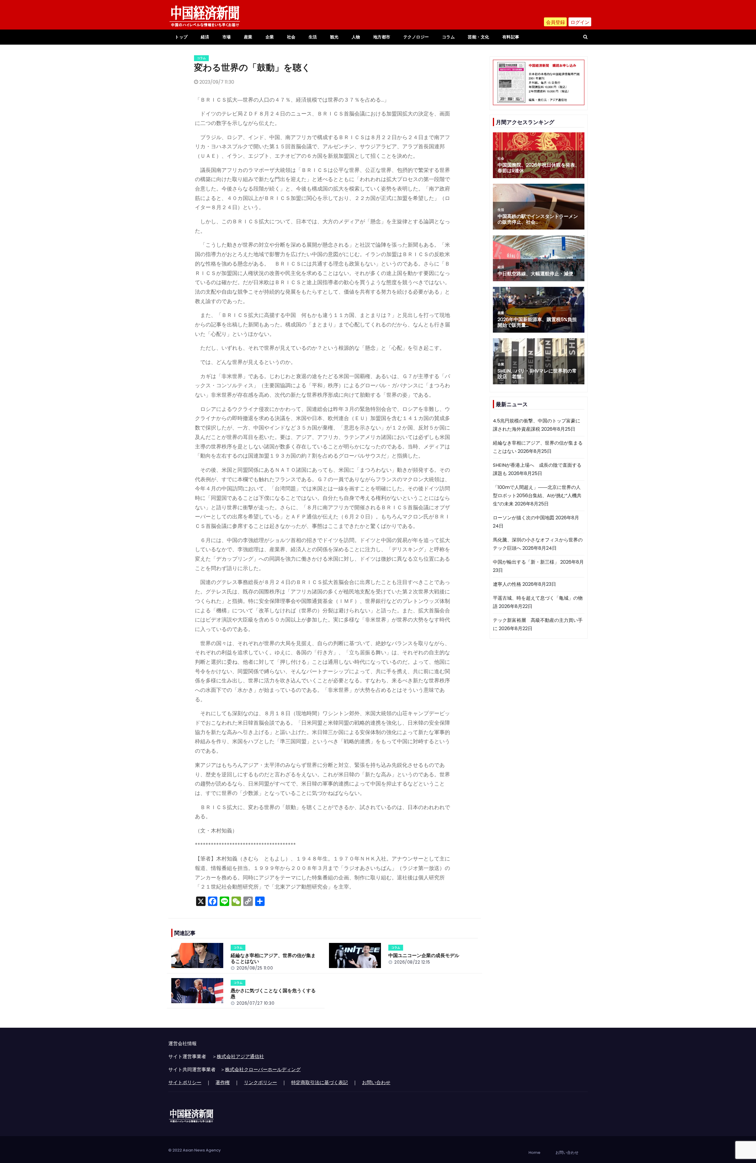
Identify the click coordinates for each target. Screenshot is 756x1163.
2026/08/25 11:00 (255, 968)
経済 (205, 37)
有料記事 (510, 37)
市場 (226, 37)
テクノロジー (416, 37)
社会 (291, 37)
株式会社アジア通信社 (240, 1056)
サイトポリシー (184, 1082)
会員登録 (555, 22)
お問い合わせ (376, 1082)
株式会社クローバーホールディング (263, 1069)
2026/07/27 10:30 (255, 1003)
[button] (585, 36)
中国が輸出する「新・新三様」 (526, 562)
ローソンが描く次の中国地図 (523, 517)
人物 (356, 37)
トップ (181, 37)
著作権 (223, 1082)
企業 (269, 37)
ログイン (580, 22)
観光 (334, 37)
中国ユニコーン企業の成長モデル (423, 955)
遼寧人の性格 (507, 584)
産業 (248, 37)
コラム (448, 37)
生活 (313, 37)
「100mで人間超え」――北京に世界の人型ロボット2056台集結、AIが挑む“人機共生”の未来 (537, 495)
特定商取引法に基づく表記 (319, 1082)
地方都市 (381, 37)
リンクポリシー (260, 1082)
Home (534, 1152)
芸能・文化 (478, 37)
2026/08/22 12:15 (412, 962)
